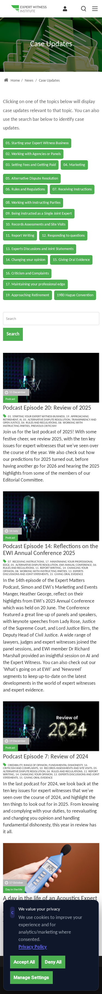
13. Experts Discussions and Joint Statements (43, 573)
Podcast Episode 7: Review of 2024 (45, 757)
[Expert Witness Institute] (28, 8)
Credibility (15, 765)
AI (20, 419)
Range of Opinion (35, 765)
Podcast (10, 399)
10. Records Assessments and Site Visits (65, 768)
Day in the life (13, 889)
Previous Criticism (43, 426)
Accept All (24, 962)
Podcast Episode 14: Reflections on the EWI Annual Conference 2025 (50, 550)
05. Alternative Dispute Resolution (46, 419)
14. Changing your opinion (34, 774)
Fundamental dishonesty (66, 765)
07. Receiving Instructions (26, 561)
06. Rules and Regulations (39, 422)
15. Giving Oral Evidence (66, 574)
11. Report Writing (48, 568)
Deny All (53, 962)
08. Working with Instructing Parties (41, 571)
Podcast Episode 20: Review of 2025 (47, 408)
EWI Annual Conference (75, 565)
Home (15, 81)
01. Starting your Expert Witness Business (36, 416)
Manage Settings (31, 977)
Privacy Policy (32, 947)
